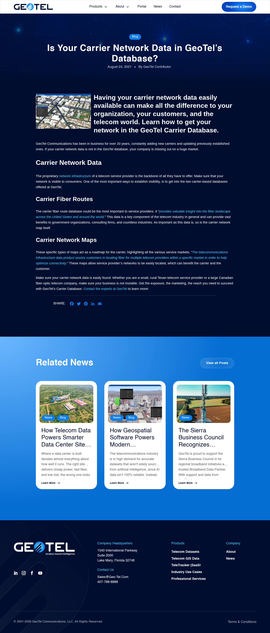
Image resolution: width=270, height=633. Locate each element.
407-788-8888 (107, 582)
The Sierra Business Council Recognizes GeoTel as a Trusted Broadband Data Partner (201, 438)
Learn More (48, 483)
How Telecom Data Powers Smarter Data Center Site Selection (66, 438)
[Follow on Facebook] (32, 573)
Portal (142, 6)
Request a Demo (239, 6)
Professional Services (188, 579)
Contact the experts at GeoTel (105, 289)
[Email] (99, 303)
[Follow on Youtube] (41, 573)
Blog (135, 36)
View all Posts (217, 363)
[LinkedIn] (92, 303)
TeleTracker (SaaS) (186, 565)
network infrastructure (75, 176)
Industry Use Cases (186, 572)
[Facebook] (71, 303)
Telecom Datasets (185, 552)
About (120, 6)
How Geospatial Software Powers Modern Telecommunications (133, 438)
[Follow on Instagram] (24, 573)
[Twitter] (78, 303)
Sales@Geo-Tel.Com (112, 577)
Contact (175, 6)
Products (95, 6)
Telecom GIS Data (185, 558)
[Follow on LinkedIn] (16, 573)
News (158, 6)
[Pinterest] (85, 303)
